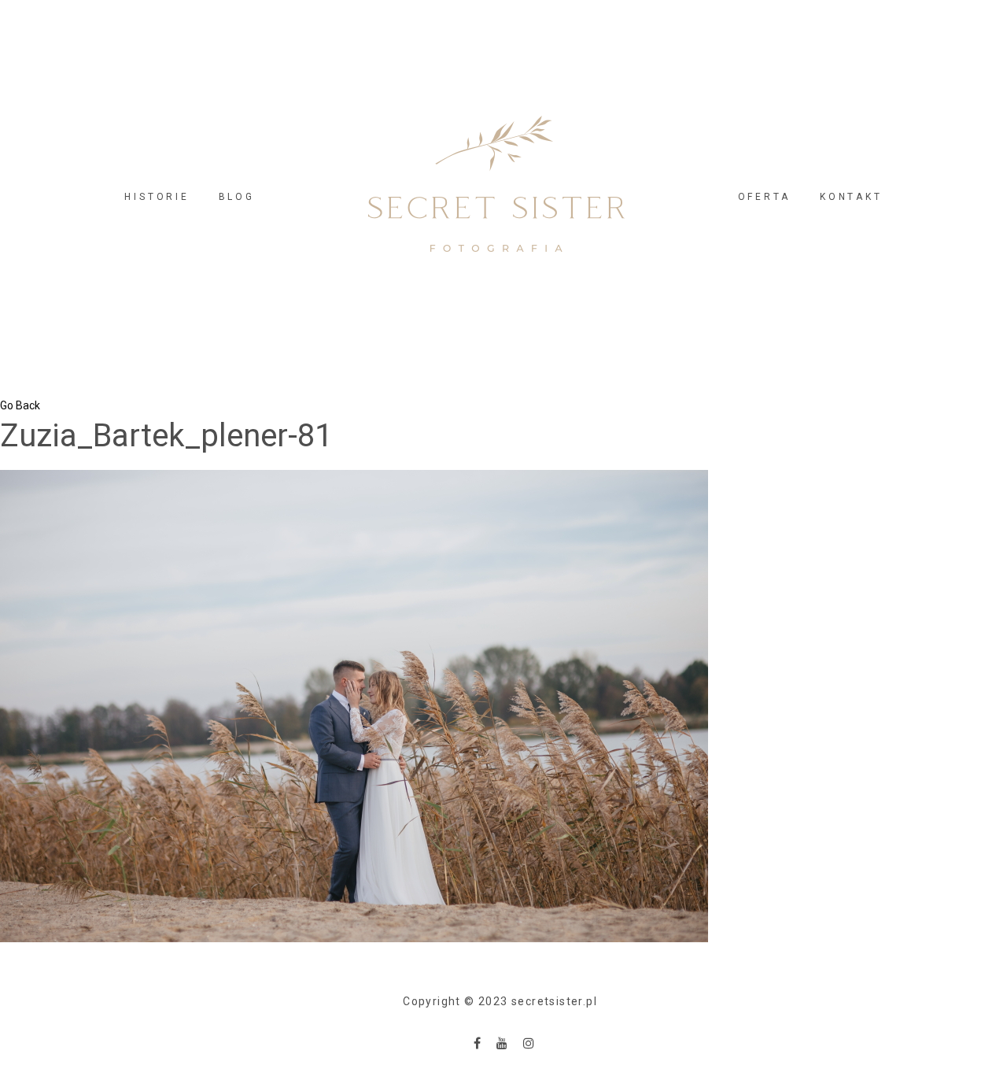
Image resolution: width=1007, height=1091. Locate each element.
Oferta (764, 196)
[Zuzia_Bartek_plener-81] (354, 705)
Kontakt (851, 196)
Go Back (20, 405)
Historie (156, 196)
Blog (237, 196)
